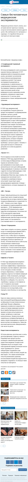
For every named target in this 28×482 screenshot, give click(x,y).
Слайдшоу (15, 10)
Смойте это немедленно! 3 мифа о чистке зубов (20, 423)
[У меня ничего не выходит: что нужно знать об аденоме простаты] (5, 392)
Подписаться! (22, 469)
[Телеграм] (16, 462)
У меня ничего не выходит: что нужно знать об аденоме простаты (18, 391)
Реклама (4, 475)
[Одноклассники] (8, 462)
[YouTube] (20, 462)
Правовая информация (21, 475)
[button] (26, 2)
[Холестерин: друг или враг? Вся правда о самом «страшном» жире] (5, 384)
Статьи (5, 10)
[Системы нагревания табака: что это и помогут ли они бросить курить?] (7, 431)
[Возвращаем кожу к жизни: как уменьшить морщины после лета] (5, 399)
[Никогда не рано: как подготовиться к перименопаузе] (7, 415)
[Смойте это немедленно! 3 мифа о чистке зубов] (21, 415)
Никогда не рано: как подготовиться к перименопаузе (6, 423)
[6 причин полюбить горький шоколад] (21, 431)
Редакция (10, 475)
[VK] (12, 462)
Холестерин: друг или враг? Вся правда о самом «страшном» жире (18, 384)
